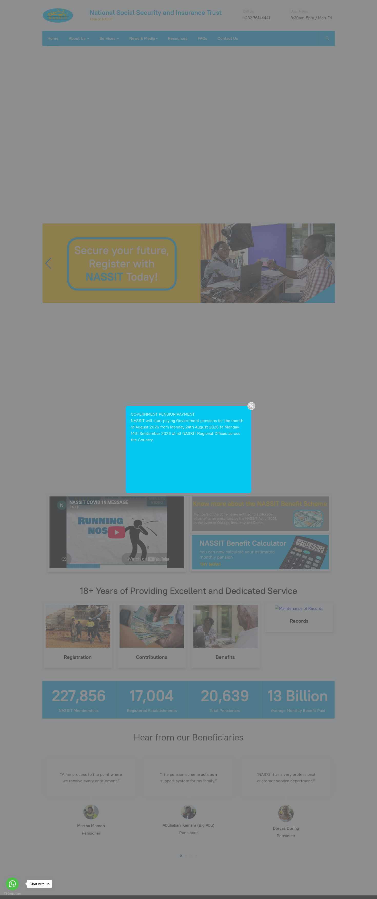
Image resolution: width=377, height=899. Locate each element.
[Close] (251, 406)
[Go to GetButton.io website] (12, 893)
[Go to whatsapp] (12, 883)
